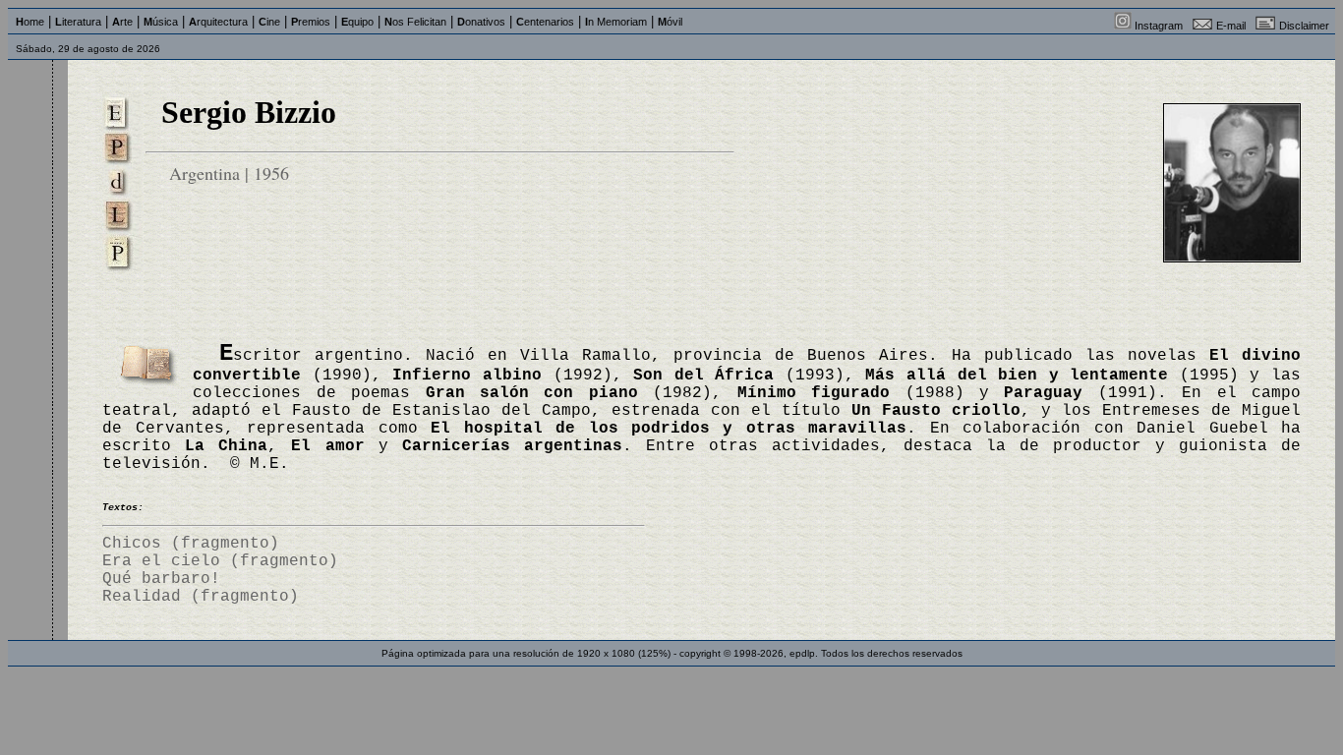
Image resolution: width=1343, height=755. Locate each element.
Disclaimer (1304, 25)
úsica (161, 22)
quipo (357, 22)
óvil (670, 22)
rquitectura (218, 22)
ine (269, 22)
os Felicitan (415, 22)
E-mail (1231, 25)
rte (122, 22)
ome (30, 22)
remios (310, 22)
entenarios (545, 22)
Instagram (1159, 25)
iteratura (78, 22)
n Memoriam (616, 22)
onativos (481, 22)
